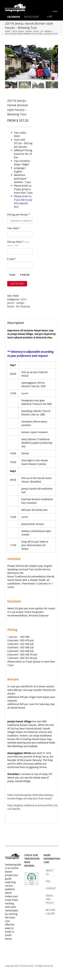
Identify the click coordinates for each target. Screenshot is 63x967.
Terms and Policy (49, 899)
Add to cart (17, 283)
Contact (51, 888)
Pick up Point (18, 243)
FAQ (48, 881)
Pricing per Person (18, 214)
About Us (49, 872)
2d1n (23, 299)
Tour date (13, 228)
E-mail (11, 259)
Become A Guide (50, 911)
